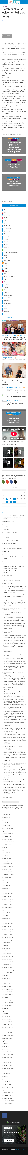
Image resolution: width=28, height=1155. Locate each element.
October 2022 (7, 934)
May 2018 (6, 1079)
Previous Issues (7, 564)
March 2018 (6, 1084)
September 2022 (8, 937)
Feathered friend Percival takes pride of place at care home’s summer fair (14, 184)
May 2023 (6, 915)
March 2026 (6, 825)
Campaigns (6, 529)
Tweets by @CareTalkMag (8, 317)
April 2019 (6, 1049)
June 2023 (6, 912)
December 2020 (7, 994)
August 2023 (7, 907)
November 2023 (7, 902)
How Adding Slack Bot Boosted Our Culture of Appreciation (14, 613)
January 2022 (7, 959)
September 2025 (8, 842)
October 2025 (7, 839)
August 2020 (7, 1005)
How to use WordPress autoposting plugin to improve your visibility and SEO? (14, 729)
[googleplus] (7, 482)
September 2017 (8, 1101)
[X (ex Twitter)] (10, 1115)
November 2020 (7, 997)
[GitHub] (15, 482)
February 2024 (7, 893)
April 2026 (6, 822)
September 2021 (8, 970)
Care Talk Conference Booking (11, 532)
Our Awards (6, 561)
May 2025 (6, 852)
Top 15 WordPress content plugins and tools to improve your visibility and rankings (15, 763)
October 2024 (7, 872)
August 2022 (7, 940)
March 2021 (6, 986)
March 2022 (6, 953)
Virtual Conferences (8, 583)
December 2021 (7, 962)
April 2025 (6, 855)
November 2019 (7, 1030)
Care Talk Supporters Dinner (10, 537)
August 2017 (7, 1103)
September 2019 (8, 1035)
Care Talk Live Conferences (10, 535)
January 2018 (7, 1090)
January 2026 (7, 831)
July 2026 (6, 814)
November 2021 (7, 964)
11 (7, 498)
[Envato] (3, 482)
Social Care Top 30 (8, 575)
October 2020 (7, 1000)
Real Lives (19, 160)
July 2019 (6, 1041)
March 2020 (6, 1019)
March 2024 (6, 891)
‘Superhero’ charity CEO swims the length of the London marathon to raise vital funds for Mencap (15, 517)
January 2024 (7, 896)
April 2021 (6, 983)
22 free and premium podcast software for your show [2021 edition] (14, 692)
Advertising (6, 527)
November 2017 (7, 1095)
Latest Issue (6, 551)
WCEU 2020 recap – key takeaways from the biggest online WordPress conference (14, 780)
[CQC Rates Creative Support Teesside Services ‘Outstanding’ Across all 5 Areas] (14, 326)
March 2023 (6, 921)
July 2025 (6, 847)
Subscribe (6, 577)
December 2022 (7, 929)
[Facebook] (11, 482)
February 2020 (7, 1022)
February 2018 (7, 1087)
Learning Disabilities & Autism (9, 335)
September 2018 (8, 1068)
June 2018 (6, 1076)
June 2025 (6, 850)
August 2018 (7, 1071)
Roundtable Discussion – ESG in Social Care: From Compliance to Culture (14, 567)
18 (7, 502)
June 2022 (6, 945)
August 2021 (7, 972)
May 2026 (6, 820)
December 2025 (7, 833)
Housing (11, 379)
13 (14, 498)
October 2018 (7, 1065)
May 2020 (6, 1013)
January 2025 (7, 863)
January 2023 (7, 926)
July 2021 (6, 975)
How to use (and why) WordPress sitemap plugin (13, 672)
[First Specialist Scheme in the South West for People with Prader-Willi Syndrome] (14, 370)
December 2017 (7, 1092)
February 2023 (7, 923)
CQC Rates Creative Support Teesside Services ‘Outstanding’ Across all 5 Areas (14, 338)
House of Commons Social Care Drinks (13, 548)
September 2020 (8, 1002)
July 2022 (6, 942)
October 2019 (7, 1032)
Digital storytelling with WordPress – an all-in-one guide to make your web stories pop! (14, 712)
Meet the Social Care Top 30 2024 (12, 554)
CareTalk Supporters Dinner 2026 (12, 540)
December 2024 (7, 866)
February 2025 (7, 861)
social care (16, 138)
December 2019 (7, 1027)
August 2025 (7, 844)
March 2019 (6, 1052)
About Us (6, 524)
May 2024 (6, 885)
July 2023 (6, 910)
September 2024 (8, 874)
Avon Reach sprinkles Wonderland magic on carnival (14, 360)
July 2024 (6, 880)
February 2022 (7, 956)
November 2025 (7, 836)
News (10, 138)
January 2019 (7, 1057)
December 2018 (7, 1060)
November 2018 (7, 1062)
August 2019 (7, 1038)
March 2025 (6, 858)
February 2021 (7, 989)
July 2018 (6, 1073)
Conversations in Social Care (10, 543)
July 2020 (6, 1008)
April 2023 (6, 918)
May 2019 (6, 1046)
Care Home (8, 160)
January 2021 (7, 992)
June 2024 (6, 882)
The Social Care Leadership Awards (12, 580)
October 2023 (7, 904)
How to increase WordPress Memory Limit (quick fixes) (13, 654)
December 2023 (7, 899)
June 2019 (6, 1043)
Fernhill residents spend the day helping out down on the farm (14, 166)
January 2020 (7, 1024)
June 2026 (6, 817)
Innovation (17, 177)
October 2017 (7, 1098)
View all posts (14, 471)
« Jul (2, 512)
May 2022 (6, 948)
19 (10, 502)
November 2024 (7, 869)
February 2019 (7, 1054)
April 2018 (6, 1081)
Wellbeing (4, 6)
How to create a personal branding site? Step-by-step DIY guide (14, 747)
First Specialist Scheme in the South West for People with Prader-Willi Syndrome (12, 382)
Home (5, 546)
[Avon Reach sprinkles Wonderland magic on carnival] (14, 348)
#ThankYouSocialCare (9, 521)
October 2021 (7, 967)
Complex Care (5, 379)
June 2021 (6, 978)
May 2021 (6, 981)
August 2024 (7, 877)
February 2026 (7, 828)
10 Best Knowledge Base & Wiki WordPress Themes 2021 (14, 631)
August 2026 (7, 812)
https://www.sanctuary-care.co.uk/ (10, 802)
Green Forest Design (20, 1149)
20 (14, 502)
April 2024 (6, 888)
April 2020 (6, 1016)
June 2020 (6, 1011)
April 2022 (6, 951)
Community (10, 357)
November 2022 (7, 932)
